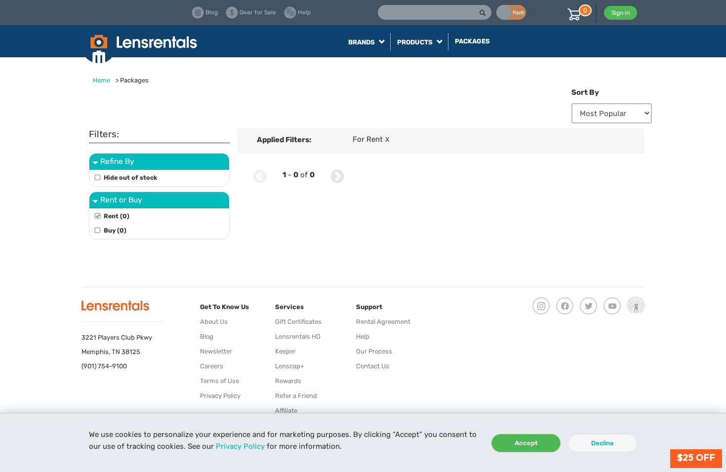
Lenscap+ (289, 366)
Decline (602, 443)
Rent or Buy (121, 199)
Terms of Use (219, 381)
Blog (206, 336)
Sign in (620, 12)
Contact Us (372, 366)
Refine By (117, 161)
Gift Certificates (298, 321)
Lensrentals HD (298, 336)
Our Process (374, 351)
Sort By (585, 92)
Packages (472, 41)
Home (101, 80)
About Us (214, 321)
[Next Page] (337, 175)
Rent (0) (116, 216)
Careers (211, 366)
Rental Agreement (383, 321)
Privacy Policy (240, 446)
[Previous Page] (260, 175)
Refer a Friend (296, 395)
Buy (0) (115, 230)
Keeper (285, 351)
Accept (526, 443)
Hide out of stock (130, 177)
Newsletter (216, 351)
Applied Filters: (284, 139)
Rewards (288, 381)
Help (362, 336)
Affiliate (286, 410)
